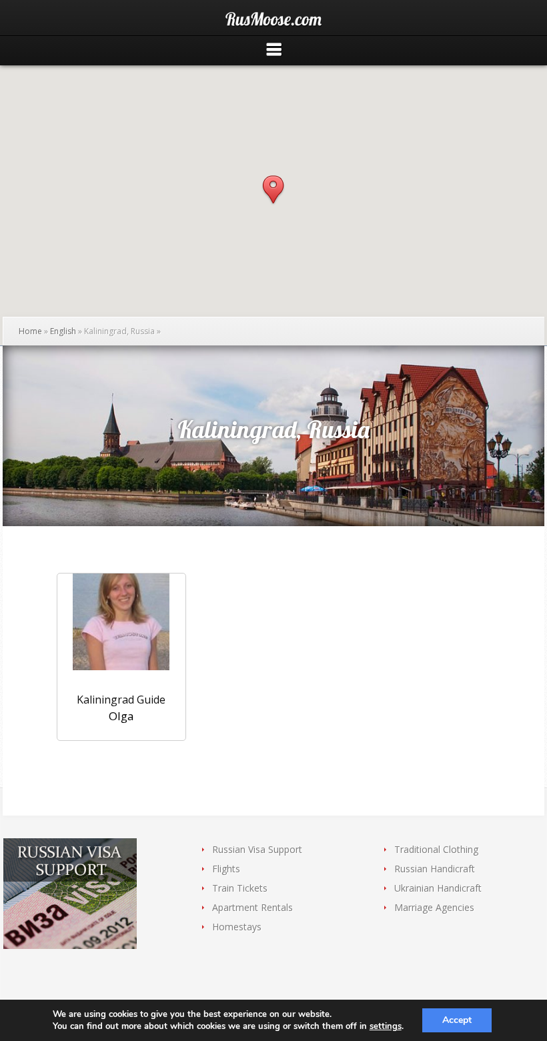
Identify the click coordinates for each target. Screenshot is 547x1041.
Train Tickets (239, 888)
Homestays (236, 926)
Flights (226, 868)
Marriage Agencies (434, 907)
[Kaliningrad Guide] (121, 630)
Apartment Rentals (252, 907)
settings (386, 1026)
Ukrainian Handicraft (438, 888)
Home (30, 331)
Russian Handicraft (434, 868)
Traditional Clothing (436, 849)
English (63, 331)
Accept (457, 1020)
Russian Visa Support (257, 849)
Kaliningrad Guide (121, 699)
